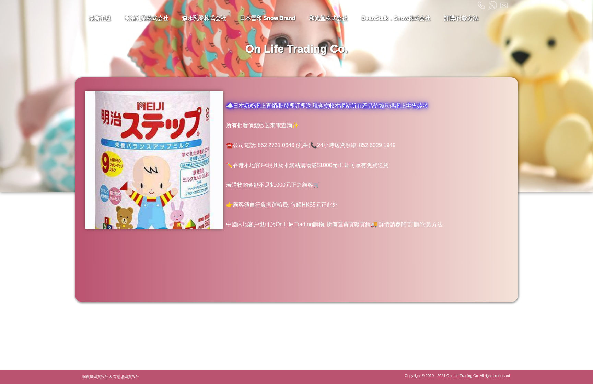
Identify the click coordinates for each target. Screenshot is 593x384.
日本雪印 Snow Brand (267, 18)
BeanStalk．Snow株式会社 (395, 18)
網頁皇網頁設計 (95, 377)
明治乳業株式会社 (146, 18)
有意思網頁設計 (126, 377)
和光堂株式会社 (328, 18)
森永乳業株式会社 (204, 18)
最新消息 (100, 18)
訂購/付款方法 (461, 18)
